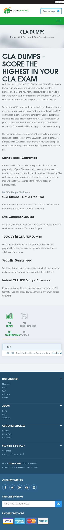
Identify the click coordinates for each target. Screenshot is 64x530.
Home (4, 411)
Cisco (4, 387)
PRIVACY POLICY (9, 467)
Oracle (5, 398)
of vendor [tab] (26, 328)
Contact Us (6, 438)
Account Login (49, 11)
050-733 (10, 353)
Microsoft (6, 384)
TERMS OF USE (23, 467)
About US (6, 418)
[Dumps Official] (16, 10)
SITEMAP (34, 467)
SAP (4, 391)
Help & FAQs (7, 434)
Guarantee (6, 451)
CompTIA (6, 394)
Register (5, 431)
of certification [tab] (11, 328)
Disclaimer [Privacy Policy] (13, 454)
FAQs (4, 414)
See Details (57, 353)
